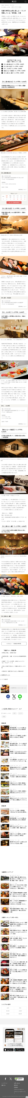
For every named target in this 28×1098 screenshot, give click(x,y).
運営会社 (16, 1085)
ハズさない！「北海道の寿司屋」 (14, 643)
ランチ (16, 7)
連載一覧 (3, 1085)
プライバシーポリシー (19, 1089)
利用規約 (16, 1087)
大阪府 (20, 1011)
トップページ (4, 1083)
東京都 (7, 1011)
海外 (20, 1008)
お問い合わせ (17, 1083)
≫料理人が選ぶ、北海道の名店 (8, 652)
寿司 (13, 7)
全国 (8, 1008)
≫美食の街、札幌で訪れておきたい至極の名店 (12, 671)
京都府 (7, 1013)
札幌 (20, 7)
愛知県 (20, 1013)
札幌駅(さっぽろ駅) (6, 7)
